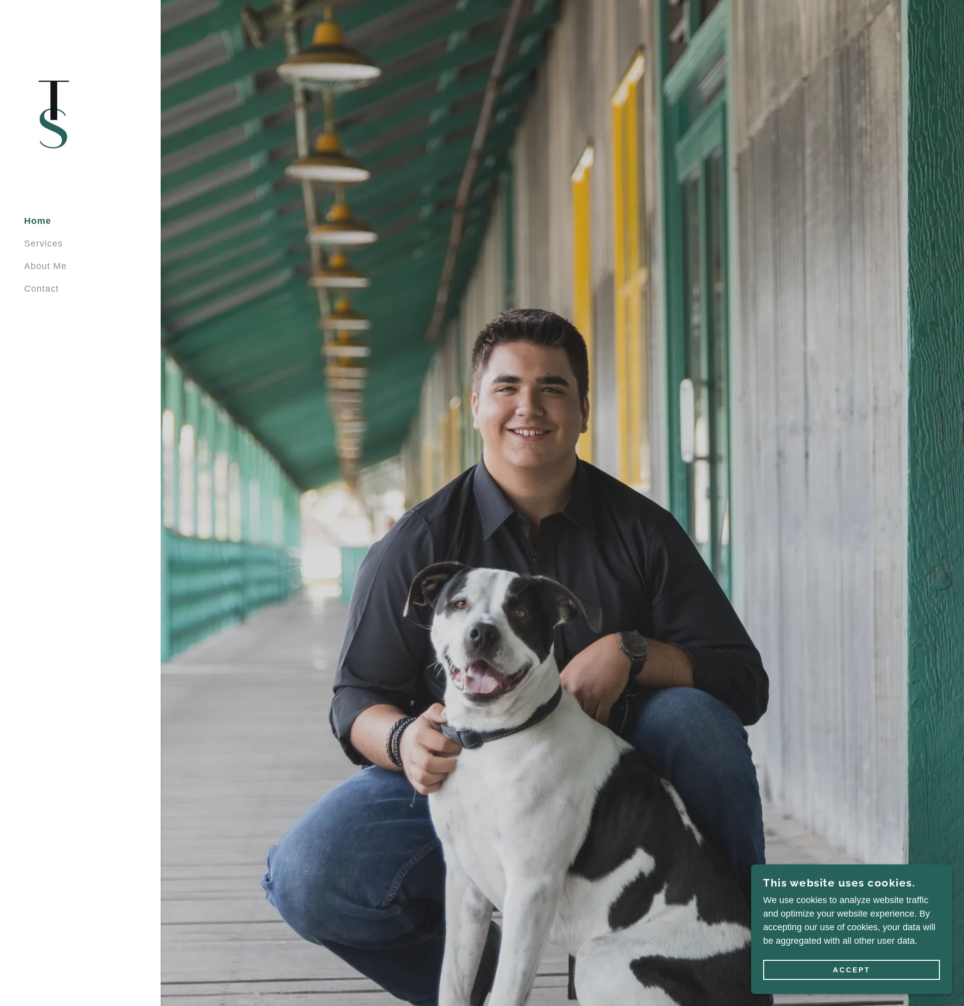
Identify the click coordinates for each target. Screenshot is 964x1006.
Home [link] (37, 221)
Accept (852, 970)
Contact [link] (41, 289)
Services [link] (43, 243)
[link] (52, 113)
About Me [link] (45, 266)
